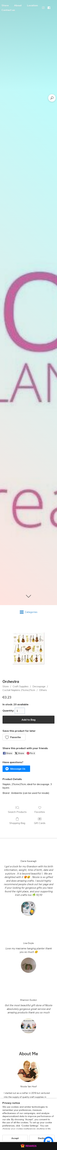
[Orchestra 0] (28, 648)
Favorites (39, 811)
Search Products (17, 811)
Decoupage (38, 686)
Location (32, 5)
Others (43, 690)
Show (28, 1146)
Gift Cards (39, 823)
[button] (14, 737)
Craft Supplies (20, 686)
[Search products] (52, 98)
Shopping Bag (17, 823)
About (18, 5)
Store (6, 686)
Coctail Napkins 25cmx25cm (19, 690)
